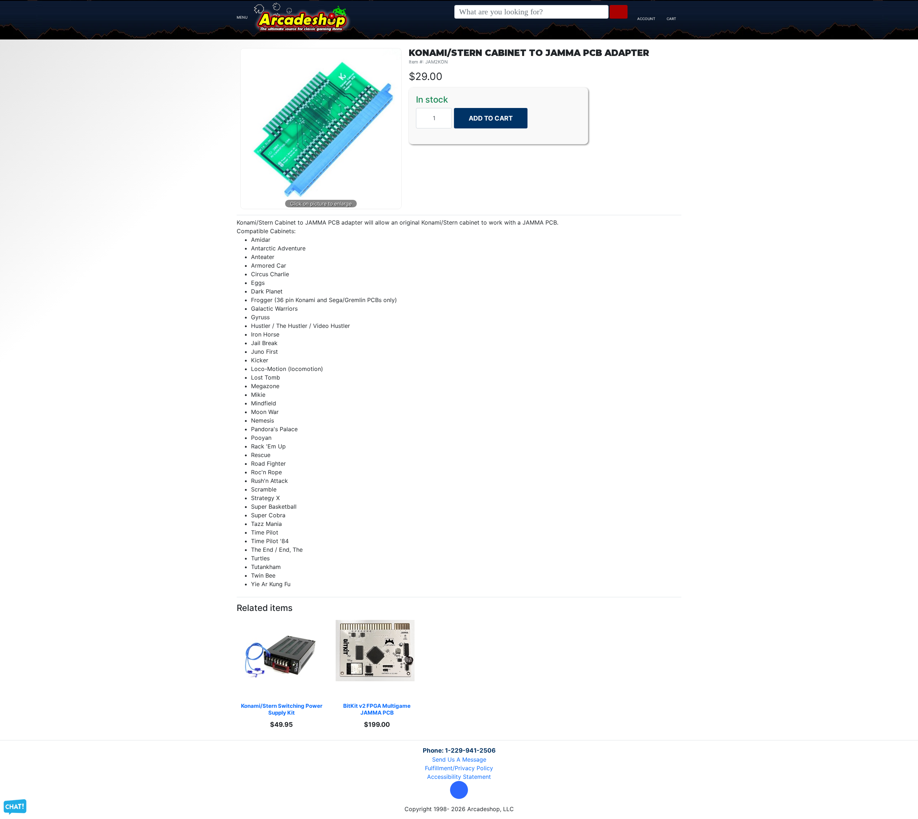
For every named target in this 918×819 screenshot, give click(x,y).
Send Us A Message (459, 759)
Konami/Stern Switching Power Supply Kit (282, 709)
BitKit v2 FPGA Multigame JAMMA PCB (377, 709)
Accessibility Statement (459, 776)
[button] (459, 790)
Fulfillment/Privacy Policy (459, 768)
